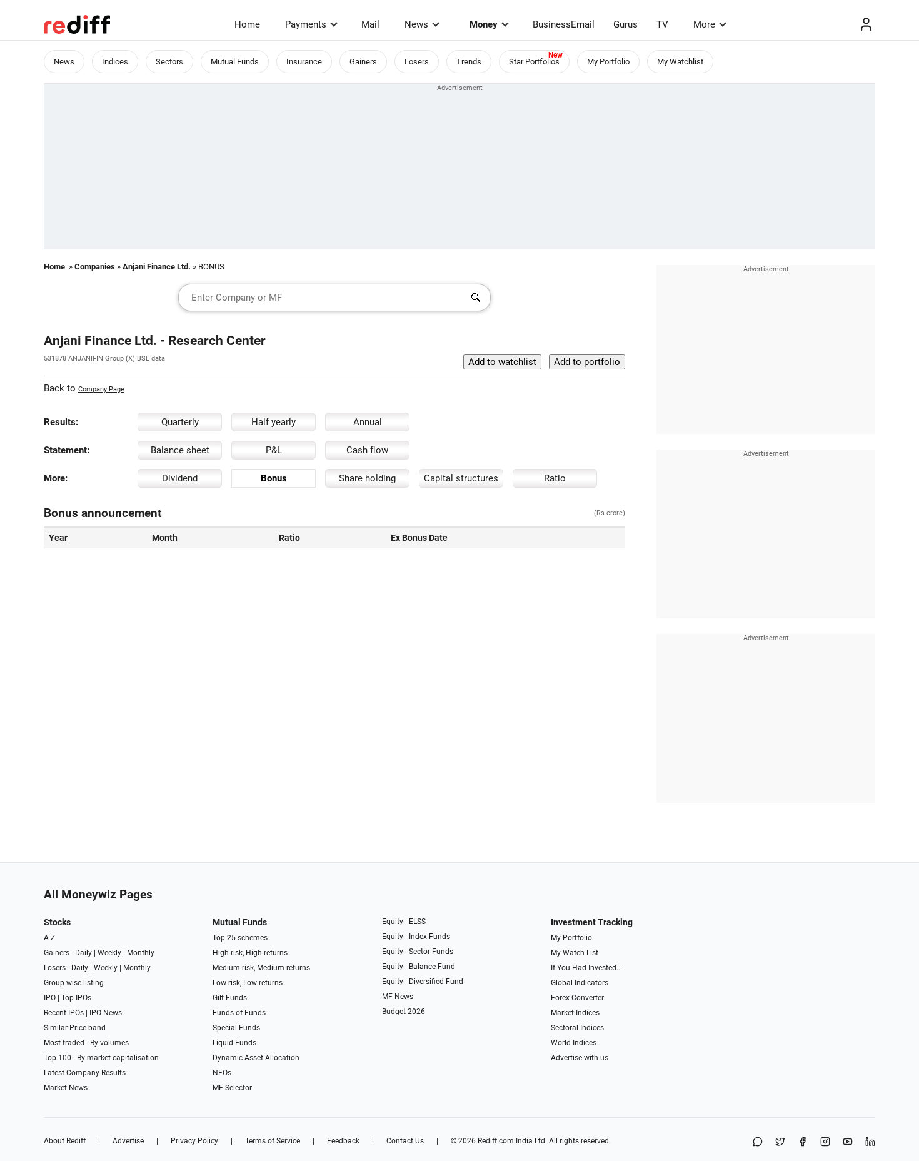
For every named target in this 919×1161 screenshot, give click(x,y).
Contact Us (405, 1141)
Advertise (128, 1141)
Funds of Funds (239, 1012)
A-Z (49, 937)
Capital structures (461, 478)
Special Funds (236, 1027)
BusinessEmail (564, 24)
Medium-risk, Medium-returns (261, 967)
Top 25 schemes (240, 937)
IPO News (105, 1012)
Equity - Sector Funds (417, 951)
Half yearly (273, 422)
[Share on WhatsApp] (758, 1142)
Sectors (169, 61)
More (704, 24)
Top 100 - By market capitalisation (101, 1057)
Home (247, 24)
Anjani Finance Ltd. (157, 266)
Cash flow (367, 450)
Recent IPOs (64, 1012)
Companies (94, 266)
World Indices (573, 1042)
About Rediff (65, 1141)
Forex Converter (577, 997)
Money (484, 24)
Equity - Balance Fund (418, 966)
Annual (367, 422)
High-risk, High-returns (250, 952)
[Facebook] (803, 1142)
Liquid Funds (234, 1042)
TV (662, 24)
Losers (416, 61)
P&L (274, 450)
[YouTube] (848, 1142)
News (416, 24)
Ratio (555, 478)
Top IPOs (76, 997)
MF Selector (232, 1087)
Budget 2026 (403, 1011)
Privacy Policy (194, 1141)
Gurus (625, 24)
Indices (115, 61)
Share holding (367, 478)
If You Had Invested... (586, 967)
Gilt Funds (230, 997)
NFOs (222, 1072)
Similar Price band (75, 1027)
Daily (83, 952)
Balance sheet (180, 450)
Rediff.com (496, 1141)
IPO (50, 997)
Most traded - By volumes (86, 1042)
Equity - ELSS (404, 921)
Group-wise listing (74, 982)
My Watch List (574, 952)
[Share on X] (780, 1142)
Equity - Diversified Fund (422, 981)
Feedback (343, 1141)
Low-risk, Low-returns (248, 982)
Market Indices (575, 1012)
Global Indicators (579, 982)
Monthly (140, 952)
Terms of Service (272, 1141)
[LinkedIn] (870, 1142)
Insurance (304, 61)
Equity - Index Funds (416, 936)
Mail (370, 24)
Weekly (109, 952)
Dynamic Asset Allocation (256, 1057)
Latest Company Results (85, 1072)
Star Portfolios (534, 61)
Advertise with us (579, 1057)
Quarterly (180, 422)
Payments (305, 24)
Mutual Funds (235, 61)
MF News (397, 996)
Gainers (363, 61)
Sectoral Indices (577, 1027)
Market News (66, 1087)
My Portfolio (608, 61)
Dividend (180, 478)
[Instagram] (825, 1142)
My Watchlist (680, 61)
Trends (468, 61)
